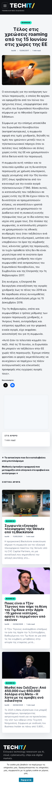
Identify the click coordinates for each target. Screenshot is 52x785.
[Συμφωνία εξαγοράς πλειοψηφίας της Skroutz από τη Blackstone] (26, 503)
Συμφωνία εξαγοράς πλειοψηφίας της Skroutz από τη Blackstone (24, 529)
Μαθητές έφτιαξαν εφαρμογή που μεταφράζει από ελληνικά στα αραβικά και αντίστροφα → (25, 470)
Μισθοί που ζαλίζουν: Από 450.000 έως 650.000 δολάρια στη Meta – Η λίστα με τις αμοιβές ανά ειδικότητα (25, 694)
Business (26, 23)
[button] (26, 779)
